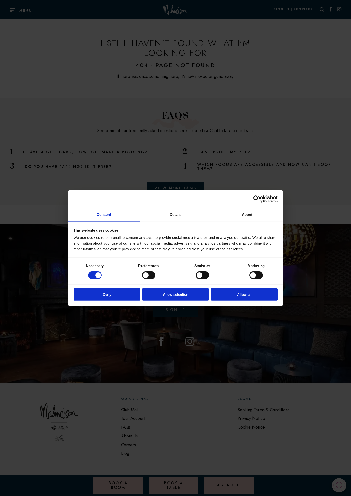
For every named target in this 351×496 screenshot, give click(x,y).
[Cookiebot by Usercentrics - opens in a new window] (257, 198)
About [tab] (247, 214)
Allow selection (175, 294)
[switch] (148, 275)
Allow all (244, 294)
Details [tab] (175, 214)
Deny (107, 294)
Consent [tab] (104, 214)
